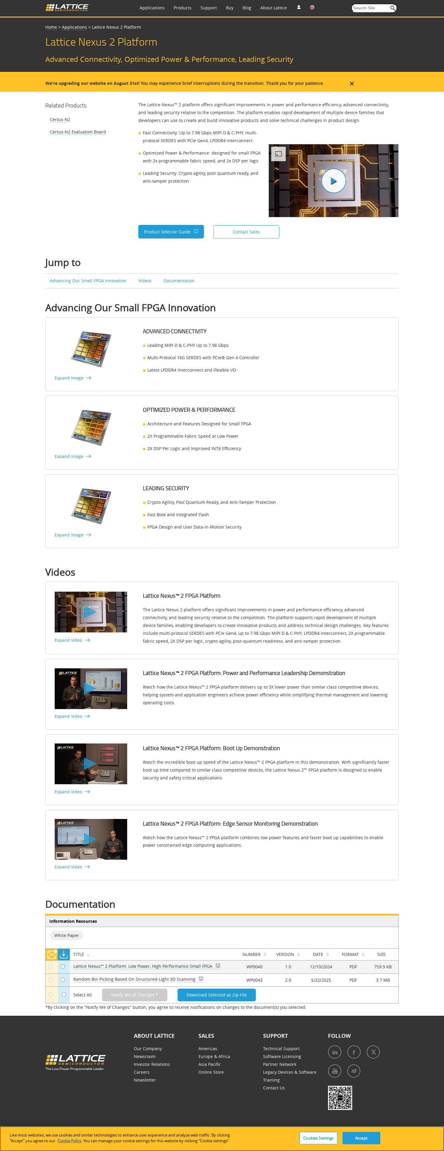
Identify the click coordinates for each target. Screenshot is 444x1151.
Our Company (148, 1048)
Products (182, 8)
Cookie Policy (70, 1140)
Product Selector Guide (168, 232)
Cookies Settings (318, 1138)
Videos (145, 280)
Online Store (211, 1072)
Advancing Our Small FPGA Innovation (89, 280)
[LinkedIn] (334, 1052)
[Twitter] (373, 1052)
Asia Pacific (209, 1064)
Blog (247, 8)
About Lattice (273, 8)
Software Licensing (282, 1056)
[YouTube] (334, 1071)
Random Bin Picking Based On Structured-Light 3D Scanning (135, 979)
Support (209, 8)
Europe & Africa (214, 1056)
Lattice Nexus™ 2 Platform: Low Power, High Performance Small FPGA (143, 966)
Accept (361, 1138)
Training (271, 1080)
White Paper (66, 935)
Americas (207, 1048)
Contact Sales (246, 232)
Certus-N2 (60, 119)
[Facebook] (354, 1052)
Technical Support (281, 1048)
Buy (229, 8)
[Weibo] (353, 1071)
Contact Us (274, 1088)
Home (51, 27)
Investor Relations (152, 1064)
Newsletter (145, 1080)
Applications (152, 8)
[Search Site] (393, 8)
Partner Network (279, 1064)
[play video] (333, 180)
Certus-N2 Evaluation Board (78, 132)
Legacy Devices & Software (290, 1072)
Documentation (179, 280)
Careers (142, 1072)
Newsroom (145, 1056)
